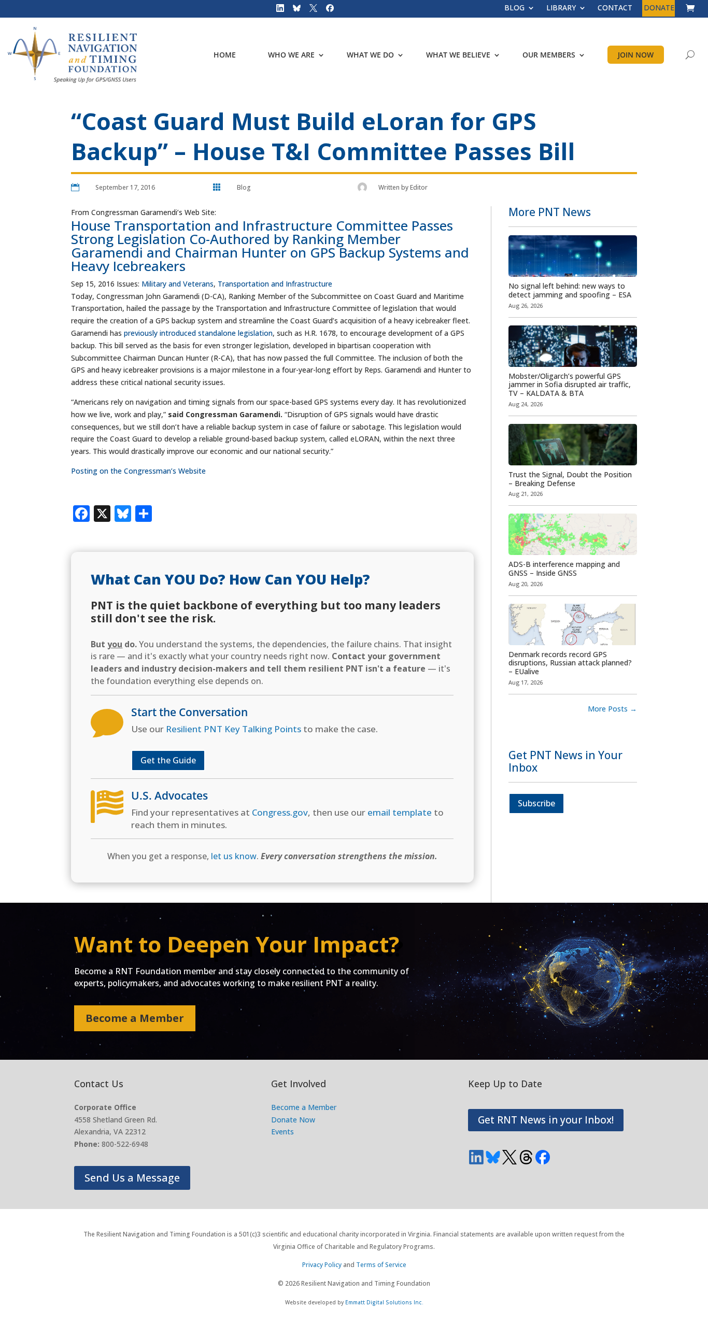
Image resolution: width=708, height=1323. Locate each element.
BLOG (514, 8)
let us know (234, 856)
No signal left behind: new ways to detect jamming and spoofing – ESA (569, 290)
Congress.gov (280, 812)
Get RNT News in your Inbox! (546, 1120)
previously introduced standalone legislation (198, 333)
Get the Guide (168, 760)
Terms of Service (381, 1264)
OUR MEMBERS (548, 55)
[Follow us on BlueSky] (293, 10)
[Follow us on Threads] (526, 1157)
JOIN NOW (636, 55)
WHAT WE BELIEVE (458, 55)
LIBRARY (561, 8)
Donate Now (293, 1120)
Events (282, 1131)
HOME (225, 55)
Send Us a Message (132, 1178)
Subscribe (536, 803)
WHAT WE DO (370, 55)
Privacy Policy (322, 1264)
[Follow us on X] (310, 10)
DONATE (659, 8)
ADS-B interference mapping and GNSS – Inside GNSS (564, 568)
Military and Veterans (177, 284)
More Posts (612, 709)
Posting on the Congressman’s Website (138, 471)
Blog (244, 187)
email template (399, 812)
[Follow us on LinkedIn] (277, 10)
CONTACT (615, 8)
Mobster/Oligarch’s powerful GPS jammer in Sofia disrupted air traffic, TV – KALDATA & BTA (569, 385)
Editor (419, 187)
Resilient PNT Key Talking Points (233, 729)
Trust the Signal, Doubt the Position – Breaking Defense (570, 479)
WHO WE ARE (291, 55)
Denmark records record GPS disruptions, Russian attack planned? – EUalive (570, 663)
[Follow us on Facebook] (326, 10)
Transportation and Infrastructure (275, 284)
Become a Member (135, 1018)
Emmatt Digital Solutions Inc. (384, 1302)
